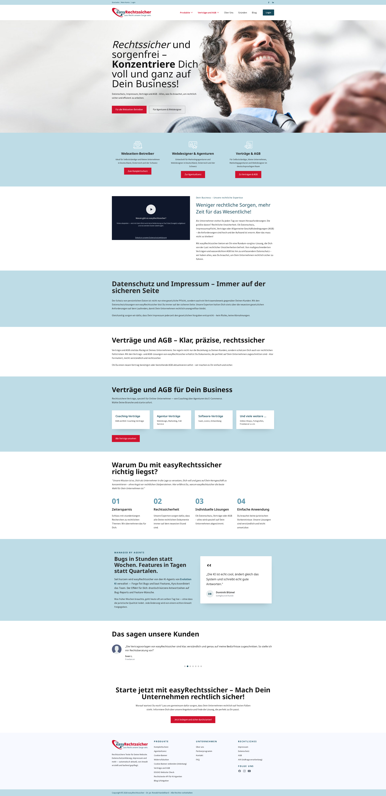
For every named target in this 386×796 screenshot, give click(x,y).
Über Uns (228, 12)
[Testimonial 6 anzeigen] (198, 666)
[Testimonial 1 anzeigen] (185, 666)
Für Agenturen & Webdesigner (167, 109)
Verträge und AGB (207, 12)
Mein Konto (125, 2)
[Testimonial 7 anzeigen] (201, 666)
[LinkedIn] (273, 2)
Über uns (200, 747)
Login (133, 2)
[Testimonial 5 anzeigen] (195, 666)
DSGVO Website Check (164, 772)
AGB (240, 755)
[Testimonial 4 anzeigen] (193, 666)
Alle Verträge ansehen (125, 438)
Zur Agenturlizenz (193, 174)
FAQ (198, 759)
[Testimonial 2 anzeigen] (187, 666)
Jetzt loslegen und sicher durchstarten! (193, 719)
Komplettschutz (161, 747)
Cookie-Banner (160, 755)
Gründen (242, 12)
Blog (254, 12)
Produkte (185, 12)
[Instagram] (244, 770)
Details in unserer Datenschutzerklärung (151, 237)
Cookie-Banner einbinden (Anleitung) (170, 763)
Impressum (243, 747)
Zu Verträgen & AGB (248, 174)
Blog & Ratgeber (161, 780)
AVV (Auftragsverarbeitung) (250, 759)
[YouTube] (249, 770)
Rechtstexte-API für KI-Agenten (168, 776)
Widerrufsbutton (161, 759)
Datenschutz (243, 751)
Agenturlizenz (160, 751)
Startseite (115, 2)
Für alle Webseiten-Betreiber (129, 109)
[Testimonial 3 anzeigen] (190, 666)
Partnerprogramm (204, 751)
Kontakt (199, 755)
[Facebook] (268, 2)
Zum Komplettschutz (138, 171)
